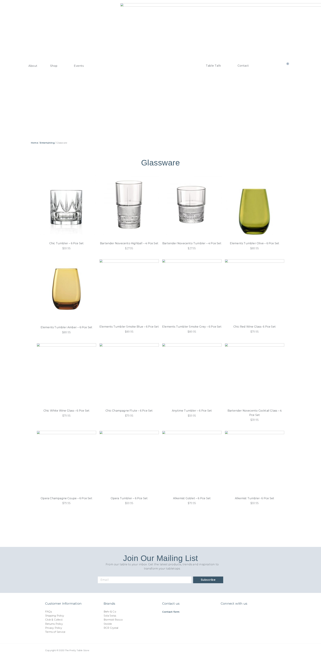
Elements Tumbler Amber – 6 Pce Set (66, 327)
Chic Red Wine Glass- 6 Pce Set (254, 326)
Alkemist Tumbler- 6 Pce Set (254, 498)
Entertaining (47, 143)
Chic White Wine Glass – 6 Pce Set (66, 410)
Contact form (170, 611)
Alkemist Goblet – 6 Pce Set (192, 498)
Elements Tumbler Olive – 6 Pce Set (254, 243)
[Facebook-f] (230, 613)
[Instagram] (223, 613)
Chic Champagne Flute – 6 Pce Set (129, 410)
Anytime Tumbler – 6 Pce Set (192, 410)
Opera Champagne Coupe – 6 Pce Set (66, 498)
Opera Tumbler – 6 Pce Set (129, 498)
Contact (243, 65)
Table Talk (213, 65)
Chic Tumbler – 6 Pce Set (66, 243)
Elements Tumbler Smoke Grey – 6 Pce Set (192, 326)
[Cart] (286, 66)
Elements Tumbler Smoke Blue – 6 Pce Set (129, 326)
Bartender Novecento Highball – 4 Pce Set (129, 243)
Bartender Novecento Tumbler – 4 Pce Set (191, 243)
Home (34, 143)
